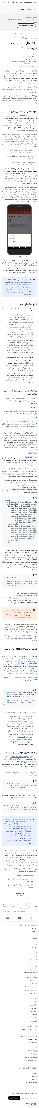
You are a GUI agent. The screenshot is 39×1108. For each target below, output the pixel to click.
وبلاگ (35, 944)
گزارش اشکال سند (32, 1054)
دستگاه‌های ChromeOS (30, 987)
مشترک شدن (14, 1098)
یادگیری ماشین (33, 959)
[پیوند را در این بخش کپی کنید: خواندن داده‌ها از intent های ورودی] (35, 652)
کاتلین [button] (33, 687)
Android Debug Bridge (20, 757)
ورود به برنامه (6, 2)
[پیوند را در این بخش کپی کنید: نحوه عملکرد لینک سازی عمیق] (8, 111)
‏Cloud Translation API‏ (17, 20)
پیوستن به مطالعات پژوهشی (30, 1060)
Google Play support (31, 1057)
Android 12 (33, 1018)
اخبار (36, 941)
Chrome (34, 1076)
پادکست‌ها (34, 948)
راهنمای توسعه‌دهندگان (31, 1033)
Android (34, 928)
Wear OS (34, 984)
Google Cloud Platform (29, 1083)
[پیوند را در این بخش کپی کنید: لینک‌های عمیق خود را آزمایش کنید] (4, 752)
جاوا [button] (26, 687)
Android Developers (31, 34)
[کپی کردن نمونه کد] (36, 498)
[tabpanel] (19, 698)
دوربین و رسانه (33, 966)
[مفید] (26, 37)
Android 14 (33, 1011)
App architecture (29, 10)
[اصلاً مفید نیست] (23, 37)
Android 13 (34, 1015)
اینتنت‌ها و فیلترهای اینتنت (25, 875)
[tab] (33, 686)
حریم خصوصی (33, 969)
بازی (36, 956)
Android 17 (33, 1002)
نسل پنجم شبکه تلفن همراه (30, 972)
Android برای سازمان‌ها (31, 932)
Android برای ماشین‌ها (31, 990)
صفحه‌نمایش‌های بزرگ (31, 980)
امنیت (35, 935)
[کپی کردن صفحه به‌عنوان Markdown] (22, 48)
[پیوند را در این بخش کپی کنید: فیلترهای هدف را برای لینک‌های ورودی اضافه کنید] (26, 394)
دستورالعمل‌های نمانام (17, 1093)
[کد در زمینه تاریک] (33, 498)
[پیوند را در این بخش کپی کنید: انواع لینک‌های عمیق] (17, 304)
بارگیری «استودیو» (32, 1039)
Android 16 (33, 1005)
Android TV (33, 993)
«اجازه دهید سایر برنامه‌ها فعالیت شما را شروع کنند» (21, 638)
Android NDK (33, 1042)
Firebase (34, 1079)
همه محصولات (33, 1086)
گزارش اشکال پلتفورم (31, 1051)
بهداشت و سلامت (32, 962)
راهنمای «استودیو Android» (29, 1029)
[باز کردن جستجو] (17, 2)
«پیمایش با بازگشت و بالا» (25, 737)
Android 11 (34, 1021)
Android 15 (33, 1008)
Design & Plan (19, 34)
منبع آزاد (35, 938)
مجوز (26, 1093)
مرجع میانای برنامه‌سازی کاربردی (29, 1036)
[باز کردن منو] (35, 2)
